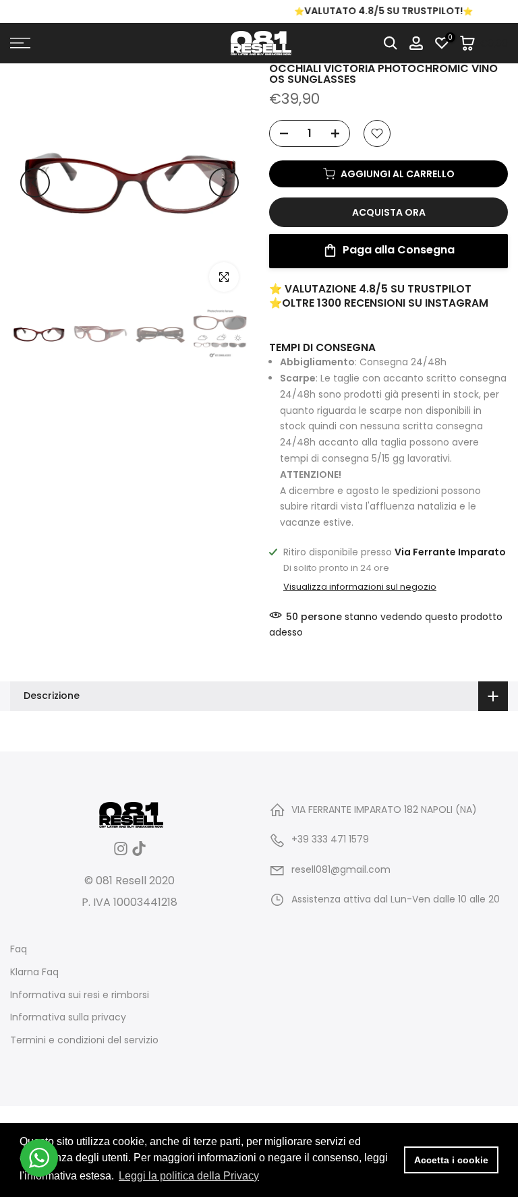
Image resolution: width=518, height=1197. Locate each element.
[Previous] (35, 182)
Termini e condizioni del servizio (84, 1040)
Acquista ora (389, 212)
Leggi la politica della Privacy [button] (189, 1175)
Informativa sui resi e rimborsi (79, 995)
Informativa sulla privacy (68, 1017)
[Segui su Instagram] (120, 853)
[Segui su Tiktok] (139, 853)
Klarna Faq (34, 972)
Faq (18, 949)
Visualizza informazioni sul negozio (359, 587)
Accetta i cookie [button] (451, 1160)
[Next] (224, 182)
